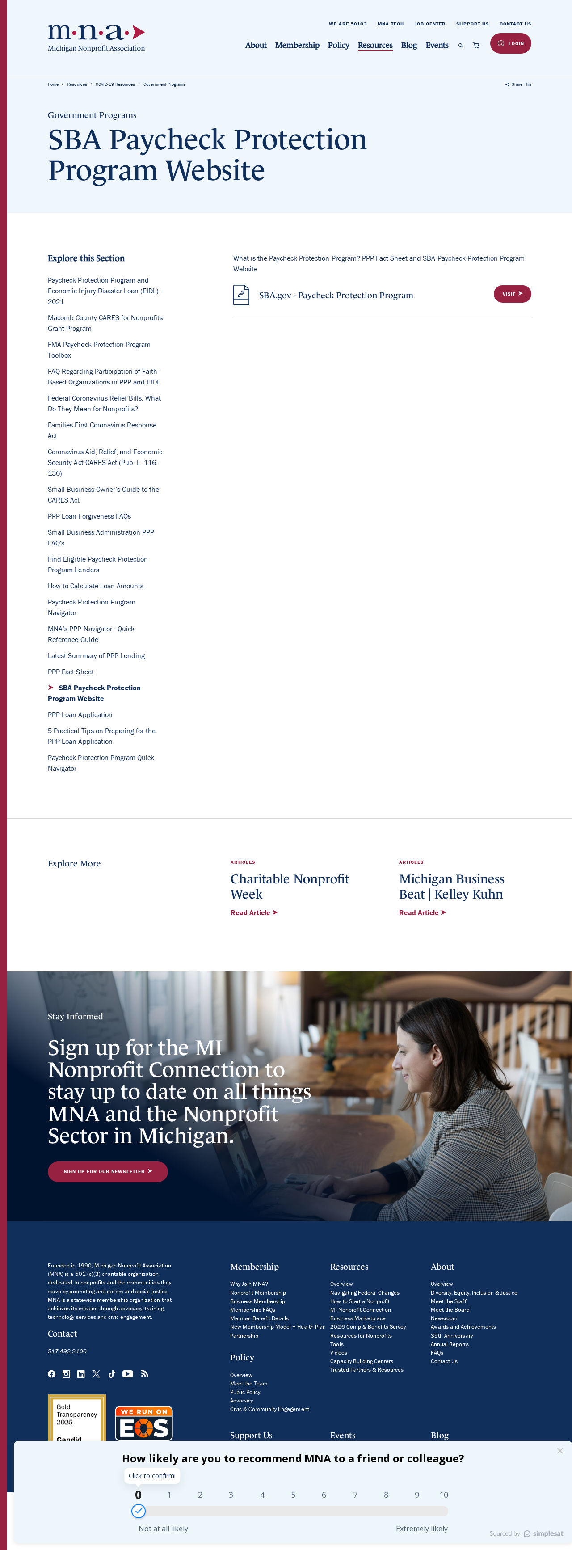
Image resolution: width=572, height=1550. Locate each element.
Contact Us (515, 24)
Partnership (244, 1335)
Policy (338, 45)
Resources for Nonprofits (361, 1335)
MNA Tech (391, 24)
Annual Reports (449, 1344)
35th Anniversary (452, 1335)
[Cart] (477, 45)
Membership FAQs (252, 1309)
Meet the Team (249, 1383)
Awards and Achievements (463, 1326)
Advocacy (241, 1400)
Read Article (251, 912)
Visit (509, 294)
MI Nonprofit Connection (360, 1309)
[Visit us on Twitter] (96, 1374)
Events (437, 45)
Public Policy (245, 1392)
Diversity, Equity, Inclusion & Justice (474, 1293)
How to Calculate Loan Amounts (95, 585)
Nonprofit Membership (258, 1293)
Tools (336, 1344)
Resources (375, 45)
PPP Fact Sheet (70, 671)
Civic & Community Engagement (269, 1409)
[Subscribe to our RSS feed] (144, 1375)
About (256, 45)
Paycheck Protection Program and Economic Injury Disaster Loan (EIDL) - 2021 (105, 290)
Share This (520, 84)
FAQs (437, 1352)
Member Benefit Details (259, 1318)
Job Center (430, 24)
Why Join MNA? (249, 1284)
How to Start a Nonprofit (360, 1301)
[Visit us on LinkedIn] (81, 1374)
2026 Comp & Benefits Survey (368, 1326)
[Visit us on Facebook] (51, 1374)
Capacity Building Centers (361, 1361)
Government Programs (164, 84)
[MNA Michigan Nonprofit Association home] (96, 38)
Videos (338, 1352)
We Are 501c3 (348, 24)
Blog (409, 45)
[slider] (138, 1511)
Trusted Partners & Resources (367, 1369)
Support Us (472, 24)
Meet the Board (450, 1309)
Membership (297, 45)
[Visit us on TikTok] (112, 1374)
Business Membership (258, 1301)
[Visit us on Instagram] (66, 1374)
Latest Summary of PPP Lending (96, 655)
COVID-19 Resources (115, 84)
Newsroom (444, 1318)
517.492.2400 (67, 1351)
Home (53, 84)
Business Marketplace (358, 1318)
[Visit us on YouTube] (128, 1374)
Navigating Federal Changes (365, 1293)
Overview (241, 1375)
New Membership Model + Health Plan (278, 1326)
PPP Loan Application (80, 714)
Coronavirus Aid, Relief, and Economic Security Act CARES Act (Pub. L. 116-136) (105, 462)
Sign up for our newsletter (104, 1171)
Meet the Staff (448, 1301)
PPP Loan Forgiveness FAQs (89, 515)
